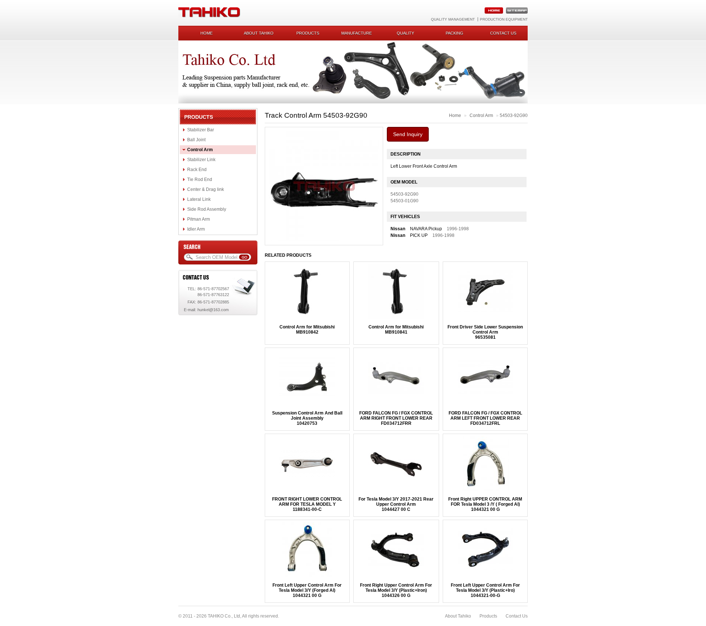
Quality (405, 33)
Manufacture (356, 33)
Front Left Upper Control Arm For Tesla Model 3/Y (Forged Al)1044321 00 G (307, 590)
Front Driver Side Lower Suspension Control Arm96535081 (485, 332)
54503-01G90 (404, 200)
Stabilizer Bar (200, 129)
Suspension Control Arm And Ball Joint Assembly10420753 (307, 418)
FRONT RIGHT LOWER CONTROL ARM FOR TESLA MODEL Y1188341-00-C (307, 504)
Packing (454, 33)
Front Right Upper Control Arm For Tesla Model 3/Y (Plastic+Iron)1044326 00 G (396, 590)
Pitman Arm (198, 219)
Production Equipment (504, 19)
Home (206, 33)
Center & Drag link (205, 189)
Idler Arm (196, 229)
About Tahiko (259, 33)
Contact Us (517, 616)
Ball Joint (196, 139)
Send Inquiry (407, 134)
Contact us (503, 33)
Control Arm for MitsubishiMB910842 (307, 329)
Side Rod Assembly (206, 209)
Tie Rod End (199, 179)
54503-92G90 (514, 115)
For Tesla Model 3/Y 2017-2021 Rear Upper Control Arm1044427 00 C (396, 504)
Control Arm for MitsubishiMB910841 (396, 329)
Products (307, 33)
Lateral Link (199, 199)
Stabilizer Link (201, 159)
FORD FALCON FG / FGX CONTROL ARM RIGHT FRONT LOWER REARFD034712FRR (396, 418)
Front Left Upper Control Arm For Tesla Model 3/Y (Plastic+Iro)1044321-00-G (485, 590)
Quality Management (453, 19)
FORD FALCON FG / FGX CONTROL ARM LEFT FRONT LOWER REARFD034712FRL (485, 418)
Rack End (197, 169)
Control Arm (200, 149)
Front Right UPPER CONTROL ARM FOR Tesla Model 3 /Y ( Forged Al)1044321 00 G (485, 504)
